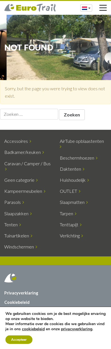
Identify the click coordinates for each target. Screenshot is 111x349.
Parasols (13, 202)
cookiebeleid (33, 329)
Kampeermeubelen (24, 191)
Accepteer (19, 339)
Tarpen (67, 213)
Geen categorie (20, 180)
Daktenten (71, 169)
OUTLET (69, 191)
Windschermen (20, 246)
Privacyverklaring (21, 293)
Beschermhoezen (78, 157)
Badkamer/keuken (23, 152)
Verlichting (70, 235)
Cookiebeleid (17, 302)
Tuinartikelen (17, 235)
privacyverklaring (76, 329)
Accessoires (17, 141)
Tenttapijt (70, 224)
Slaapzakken (17, 213)
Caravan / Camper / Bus (27, 166)
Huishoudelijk (73, 180)
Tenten (11, 224)
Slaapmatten (73, 202)
